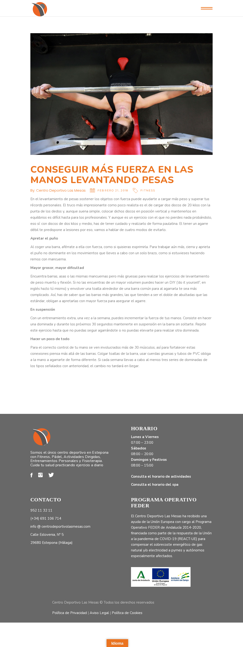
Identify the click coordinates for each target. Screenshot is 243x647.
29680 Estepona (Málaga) (51, 542)
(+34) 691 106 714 (45, 518)
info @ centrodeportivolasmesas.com (60, 526)
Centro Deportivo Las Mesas (61, 190)
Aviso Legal (99, 612)
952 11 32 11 (41, 510)
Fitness (147, 190)
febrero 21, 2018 (113, 190)
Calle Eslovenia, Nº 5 (47, 534)
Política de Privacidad (69, 612)
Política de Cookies (127, 612)
